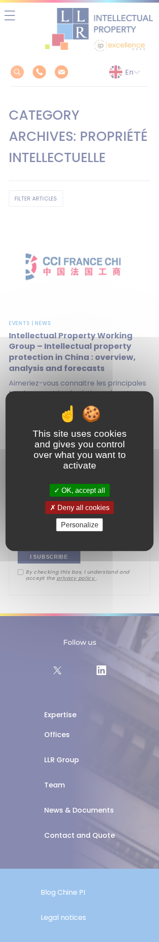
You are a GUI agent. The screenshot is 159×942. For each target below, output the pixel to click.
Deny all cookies (83, 507)
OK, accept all (82, 490)
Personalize (79, 525)
